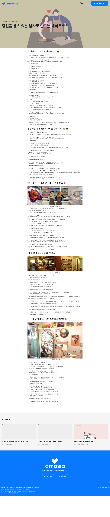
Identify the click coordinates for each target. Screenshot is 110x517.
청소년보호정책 (29, 487)
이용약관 (3, 487)
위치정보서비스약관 (20, 487)
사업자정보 (37, 487)
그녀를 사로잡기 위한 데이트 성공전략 (50, 441)
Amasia (5, 21)
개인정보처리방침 (11, 487)
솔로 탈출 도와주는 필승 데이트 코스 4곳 (15, 441)
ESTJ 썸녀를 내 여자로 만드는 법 (84, 441)
